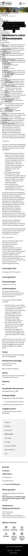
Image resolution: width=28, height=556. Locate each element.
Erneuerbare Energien (7, 101)
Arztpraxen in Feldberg (7, 82)
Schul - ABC (10, 75)
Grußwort (7, 422)
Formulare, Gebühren (10, 446)
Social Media (4, 115)
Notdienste (6, 530)
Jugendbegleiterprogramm (11, 65)
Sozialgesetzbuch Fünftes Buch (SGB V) (12, 398)
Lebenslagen (8, 438)
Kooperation (7, 77)
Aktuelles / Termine (9, 68)
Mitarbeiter (8, 426)
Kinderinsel (4, 79)
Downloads (14, 530)
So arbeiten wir (8, 72)
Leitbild (6, 70)
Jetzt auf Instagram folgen (22, 538)
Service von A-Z (9, 434)
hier (6, 500)
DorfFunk (3, 113)
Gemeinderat (8, 430)
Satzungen (7, 442)
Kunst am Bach (5, 92)
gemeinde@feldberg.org (13, 484)
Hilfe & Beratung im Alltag (8, 85)
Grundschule (4, 61)
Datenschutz (18, 550)
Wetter (22, 530)
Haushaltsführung (10, 449)
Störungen (6, 536)
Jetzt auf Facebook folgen (14, 538)
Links (6, 453)
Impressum (10, 550)
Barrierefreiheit (13, 553)
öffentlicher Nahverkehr (7, 99)
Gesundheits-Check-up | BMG (10, 391)
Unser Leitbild (10, 73)
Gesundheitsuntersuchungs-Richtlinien (12, 404)
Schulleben (7, 66)
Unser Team (7, 63)
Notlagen (3, 84)
